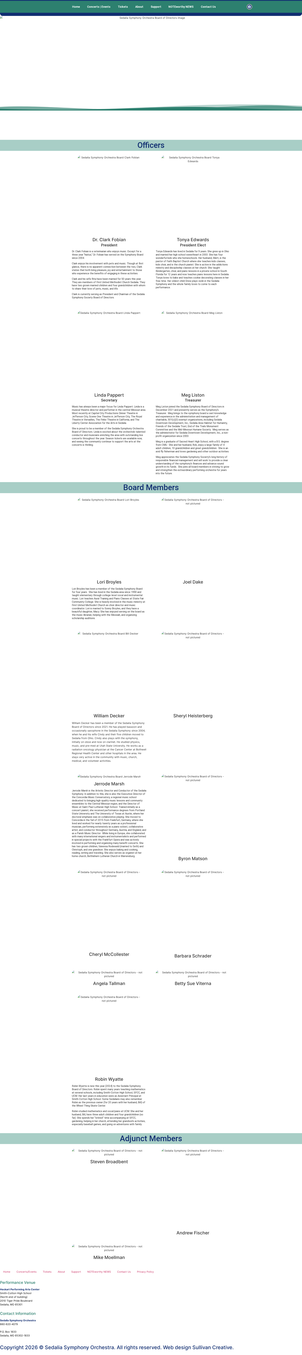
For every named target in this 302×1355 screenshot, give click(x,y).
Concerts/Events (26, 1271)
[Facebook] (249, 6)
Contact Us (208, 6)
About (139, 6)
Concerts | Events (98, 6)
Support (156, 6)
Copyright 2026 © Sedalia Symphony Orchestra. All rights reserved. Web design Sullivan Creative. (117, 1347)
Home (76, 6)
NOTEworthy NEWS (180, 6)
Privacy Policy (145, 1271)
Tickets (123, 6)
